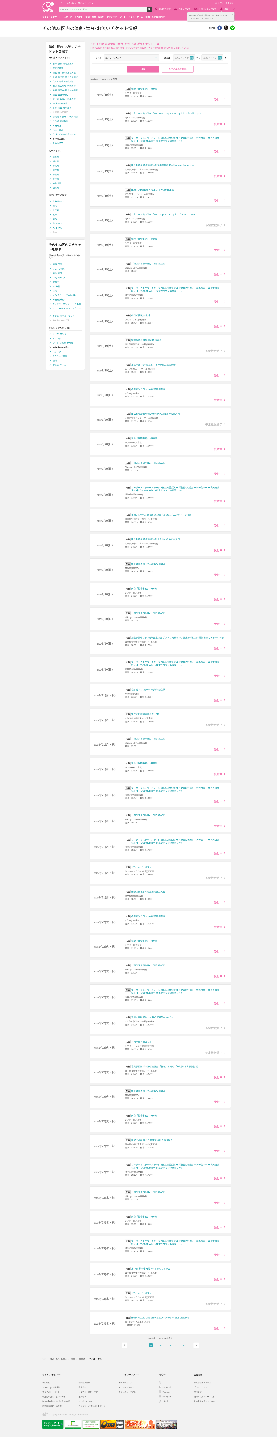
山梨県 (56, 187)
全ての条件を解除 (178, 69)
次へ (196, 1345)
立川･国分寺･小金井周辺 (64, 134)
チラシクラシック (126, 1387)
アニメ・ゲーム (135, 16)
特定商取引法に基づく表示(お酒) (56, 1401)
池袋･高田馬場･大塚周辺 (64, 85)
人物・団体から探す (207, 9)
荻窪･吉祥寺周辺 (60, 94)
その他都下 (58, 143)
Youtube (166, 1391)
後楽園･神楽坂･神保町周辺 (65, 116)
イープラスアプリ (126, 1382)
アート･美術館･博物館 (63, 342)
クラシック (112, 16)
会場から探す (184, 9)
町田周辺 (57, 125)
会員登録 (229, 3)
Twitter (226, 28)
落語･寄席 (57, 273)
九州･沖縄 (57, 227)
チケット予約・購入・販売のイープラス (76, 3)
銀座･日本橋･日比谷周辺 (64, 72)
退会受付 (82, 1387)
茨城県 (56, 156)
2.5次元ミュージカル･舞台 (65, 295)
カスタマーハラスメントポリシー (93, 1406)
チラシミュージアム (127, 1391)
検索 (143, 69)
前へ (124, 1345)
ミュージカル (59, 268)
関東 (55, 205)
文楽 (55, 290)
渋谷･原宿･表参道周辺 (63, 63)
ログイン (219, 3)
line (232, 28)
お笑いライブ (59, 277)
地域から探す (165, 9)
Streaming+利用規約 (51, 1387)
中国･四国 (57, 223)
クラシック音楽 (60, 356)
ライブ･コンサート (61, 334)
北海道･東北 (58, 201)
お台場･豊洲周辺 (60, 121)
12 (184, 1345)
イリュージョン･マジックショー (67, 310)
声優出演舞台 (59, 299)
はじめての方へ (85, 1401)
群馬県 (56, 165)
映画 (148, 16)
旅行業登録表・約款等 (52, 1406)
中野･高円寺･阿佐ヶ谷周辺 (65, 90)
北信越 (56, 210)
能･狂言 (56, 286)
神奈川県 (57, 183)
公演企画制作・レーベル (204, 1401)
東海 (55, 214)
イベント (79, 16)
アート (123, 16)
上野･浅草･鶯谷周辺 (62, 107)
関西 (55, 219)
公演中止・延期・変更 (88, 1391)
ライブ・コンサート (51, 16)
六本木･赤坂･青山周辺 (63, 81)
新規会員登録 (84, 1382)
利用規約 (46, 1382)
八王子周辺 (58, 129)
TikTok (165, 1401)
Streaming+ (158, 16)
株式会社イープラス (202, 1382)
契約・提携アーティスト (204, 1396)
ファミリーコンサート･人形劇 (67, 304)
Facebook (167, 1387)
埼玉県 (56, 170)
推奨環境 (82, 1396)
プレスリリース (200, 1387)
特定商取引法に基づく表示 (53, 1396)
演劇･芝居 (57, 264)
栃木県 (56, 161)
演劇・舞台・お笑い (94, 16)
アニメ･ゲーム (59, 364)
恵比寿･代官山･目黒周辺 (64, 99)
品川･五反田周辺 (60, 103)
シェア (219, 28)
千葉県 (56, 174)
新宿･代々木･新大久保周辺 (65, 76)
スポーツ (68, 16)
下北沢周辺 (58, 68)
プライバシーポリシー (52, 1391)
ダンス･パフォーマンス (64, 315)
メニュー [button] (228, 9)
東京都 (56, 178)
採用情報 (197, 1391)
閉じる (232, 14)
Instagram (167, 1396)
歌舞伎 (56, 281)
